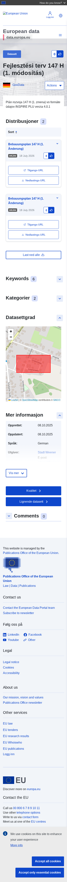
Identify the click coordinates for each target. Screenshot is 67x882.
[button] (53, 2)
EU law (8, 723)
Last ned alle (31, 254)
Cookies (8, 667)
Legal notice (11, 662)
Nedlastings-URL (35, 180)
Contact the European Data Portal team (29, 607)
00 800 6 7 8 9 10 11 (26, 808)
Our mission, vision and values (23, 697)
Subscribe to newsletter (18, 613)
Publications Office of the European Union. (31, 552)
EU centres (38, 821)
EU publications (13, 748)
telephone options (28, 812)
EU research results (16, 736)
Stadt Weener (47, 452)
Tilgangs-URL (35, 170)
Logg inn (9, 754)
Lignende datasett (31, 501)
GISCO (56, 399)
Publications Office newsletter (22, 702)
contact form (30, 817)
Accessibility (11, 673)
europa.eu (33, 789)
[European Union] (32, 780)
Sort (11, 132)
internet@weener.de (51, 462)
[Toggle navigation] (59, 35)
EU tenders (10, 729)
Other (31, 639)
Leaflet (14, 399)
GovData (18, 84)
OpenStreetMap (30, 399)
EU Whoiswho (12, 742)
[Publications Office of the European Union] (32, 564)
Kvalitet (31, 490)
